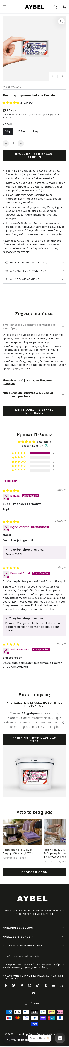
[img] (11, 491)
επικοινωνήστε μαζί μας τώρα (34, 739)
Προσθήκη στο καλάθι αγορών (34, 155)
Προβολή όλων (34, 872)
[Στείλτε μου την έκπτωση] (64, 956)
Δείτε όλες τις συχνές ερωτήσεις (34, 411)
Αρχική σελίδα (11, 87)
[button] (55, 7)
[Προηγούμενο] (53, 76)
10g (7, 131)
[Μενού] (4, 7)
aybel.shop (21, 1034)
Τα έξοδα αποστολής (34, 114)
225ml (21, 131)
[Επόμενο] (62, 76)
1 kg (35, 131)
